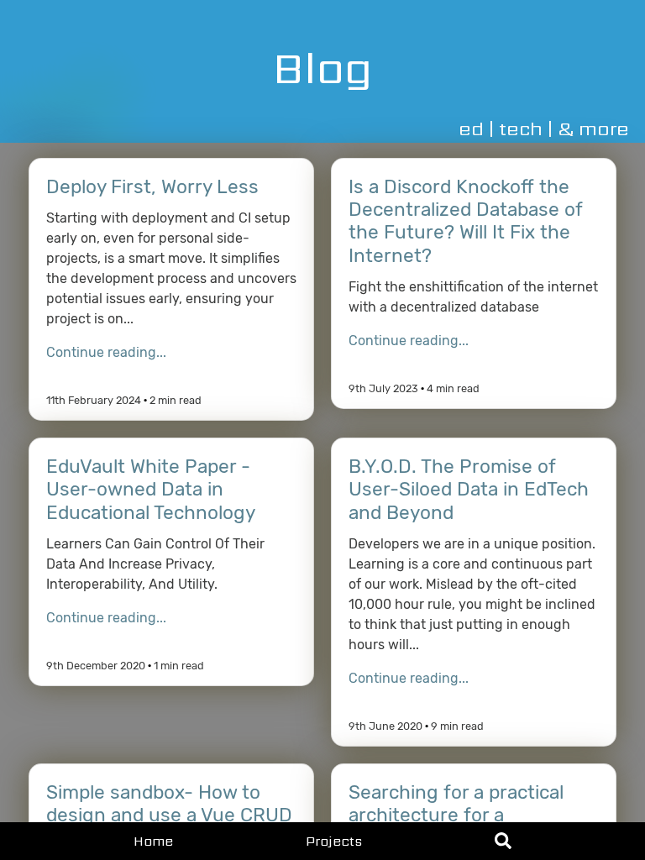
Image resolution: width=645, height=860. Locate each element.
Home (153, 841)
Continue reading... (106, 352)
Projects (334, 841)
